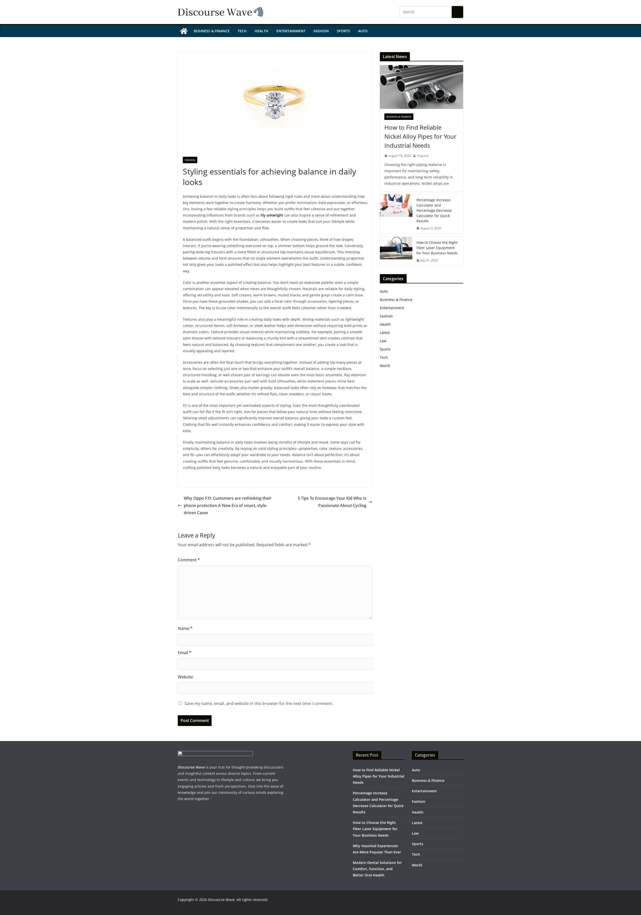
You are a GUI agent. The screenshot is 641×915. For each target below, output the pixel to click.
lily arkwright (271, 215)
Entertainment (290, 31)
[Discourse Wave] (184, 31)
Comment (189, 560)
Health (261, 31)
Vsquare (422, 155)
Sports (343, 31)
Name (185, 628)
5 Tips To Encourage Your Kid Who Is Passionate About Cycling (332, 501)
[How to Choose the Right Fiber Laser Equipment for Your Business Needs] (396, 251)
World (385, 365)
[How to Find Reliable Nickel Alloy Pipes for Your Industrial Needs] (421, 87)
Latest (385, 332)
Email (184, 652)
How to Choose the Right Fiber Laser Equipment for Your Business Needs (437, 247)
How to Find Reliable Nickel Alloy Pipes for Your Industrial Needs (420, 136)
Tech (242, 31)
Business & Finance (212, 31)
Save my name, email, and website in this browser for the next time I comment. (259, 703)
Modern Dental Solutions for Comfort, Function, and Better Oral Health (377, 868)
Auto (363, 31)
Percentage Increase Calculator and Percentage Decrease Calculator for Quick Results (434, 210)
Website (185, 677)
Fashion (321, 31)
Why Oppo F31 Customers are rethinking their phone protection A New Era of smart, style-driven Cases (227, 505)
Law (383, 340)
